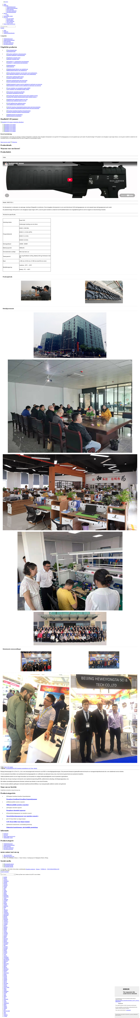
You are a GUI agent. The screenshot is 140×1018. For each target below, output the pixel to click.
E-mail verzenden (5, 871)
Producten (6, 5)
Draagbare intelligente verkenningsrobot (15, 55)
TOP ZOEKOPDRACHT (53, 869)
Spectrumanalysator (10, 51)
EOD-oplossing (10, 9)
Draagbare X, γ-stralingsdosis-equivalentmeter (17, 62)
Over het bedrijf (10, 18)
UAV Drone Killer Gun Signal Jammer (18, 821)
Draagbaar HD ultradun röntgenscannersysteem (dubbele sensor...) (21, 97)
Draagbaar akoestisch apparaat (15, 810)
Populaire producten (30, 869)
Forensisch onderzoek (11, 10)
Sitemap (38, 869)
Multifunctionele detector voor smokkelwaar (16, 70)
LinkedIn (11, 866)
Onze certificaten (10, 21)
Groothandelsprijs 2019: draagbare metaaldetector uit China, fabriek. (21, 768)
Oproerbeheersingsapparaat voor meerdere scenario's (22, 816)
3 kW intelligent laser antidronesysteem (15, 104)
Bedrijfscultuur (9, 20)
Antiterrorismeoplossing (11, 8)
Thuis (5, 4)
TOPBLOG (43, 869)
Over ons (6, 17)
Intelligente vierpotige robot (12, 59)
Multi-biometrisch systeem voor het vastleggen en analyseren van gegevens (23, 85)
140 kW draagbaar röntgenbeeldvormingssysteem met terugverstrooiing (22, 108)
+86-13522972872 (8, 855)
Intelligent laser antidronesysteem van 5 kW (16, 100)
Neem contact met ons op (9, 24)
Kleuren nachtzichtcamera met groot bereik (16, 81)
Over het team (9, 22)
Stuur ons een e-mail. (5, 142)
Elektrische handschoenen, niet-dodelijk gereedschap (22, 827)
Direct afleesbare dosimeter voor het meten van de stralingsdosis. (21, 74)
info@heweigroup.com (9, 856)
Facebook (11, 864)
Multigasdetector (10, 66)
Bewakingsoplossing (11, 12)
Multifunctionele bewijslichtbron (13, 116)
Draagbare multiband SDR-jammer (14, 78)
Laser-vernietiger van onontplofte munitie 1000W (17, 89)
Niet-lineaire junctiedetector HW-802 (14, 93)
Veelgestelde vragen (8, 16)
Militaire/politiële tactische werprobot (17, 805)
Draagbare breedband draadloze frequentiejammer (17, 112)
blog (7, 14)
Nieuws (5, 13)
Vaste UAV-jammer (8, 767)
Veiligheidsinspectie (11, 7)
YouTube (11, 865)
